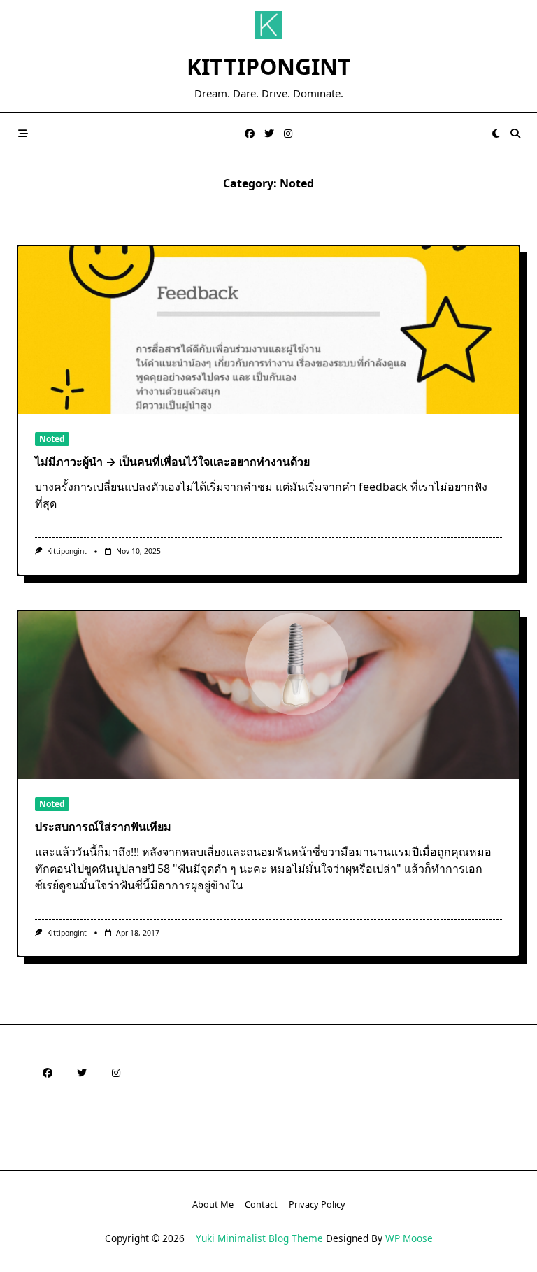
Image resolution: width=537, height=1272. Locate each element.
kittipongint (67, 551)
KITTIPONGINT (269, 66)
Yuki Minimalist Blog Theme (259, 1238)
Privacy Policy (317, 1204)
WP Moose (409, 1238)
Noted (52, 439)
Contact (261, 1204)
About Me (213, 1204)
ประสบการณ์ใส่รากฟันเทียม (103, 826)
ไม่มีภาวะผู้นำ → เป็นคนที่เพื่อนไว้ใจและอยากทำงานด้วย (172, 461)
